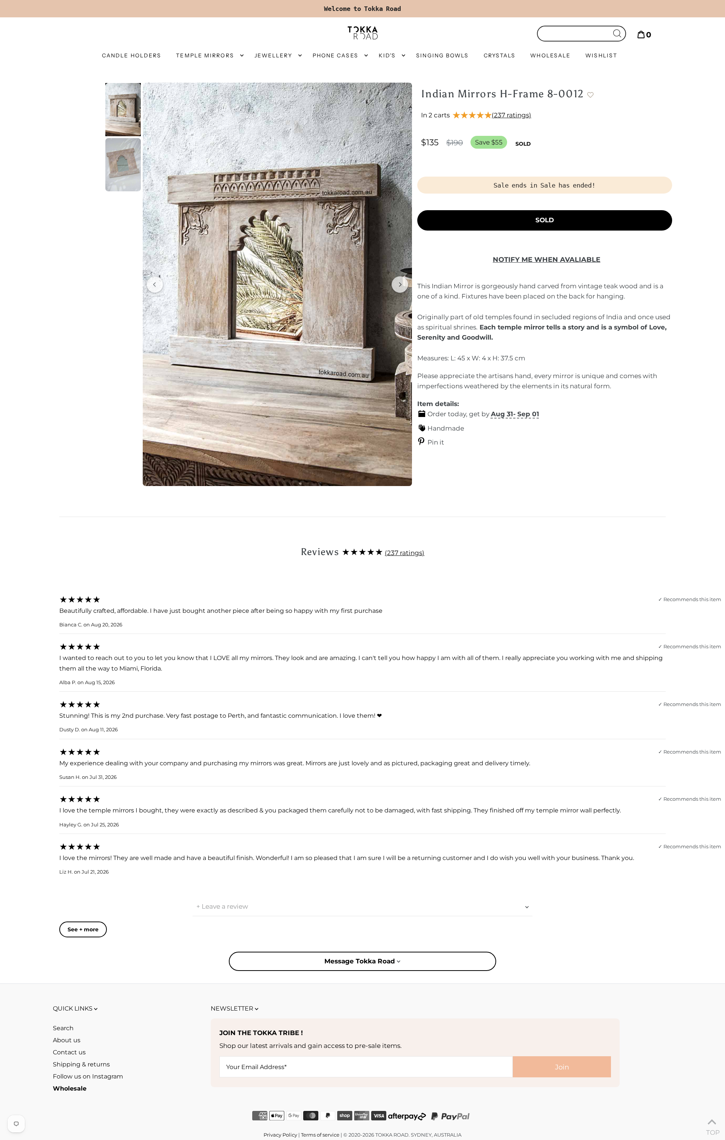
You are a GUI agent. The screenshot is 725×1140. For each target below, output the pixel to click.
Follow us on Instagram (88, 1076)
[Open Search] (581, 33)
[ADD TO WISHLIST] (594, 95)
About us (66, 1040)
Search (63, 1028)
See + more (83, 929)
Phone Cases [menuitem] (335, 55)
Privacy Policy (280, 1135)
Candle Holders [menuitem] (131, 55)
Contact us (69, 1052)
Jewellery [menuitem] (273, 55)
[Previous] (155, 284)
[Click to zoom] (277, 284)
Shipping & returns (81, 1064)
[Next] (400, 284)
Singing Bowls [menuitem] (442, 55)
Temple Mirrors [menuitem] (205, 55)
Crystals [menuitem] (500, 55)
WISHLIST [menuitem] (601, 55)
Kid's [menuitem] (387, 55)
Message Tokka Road (360, 961)
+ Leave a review (222, 906)
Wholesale (69, 1088)
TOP (711, 1130)
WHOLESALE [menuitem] (550, 55)
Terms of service (320, 1135)
